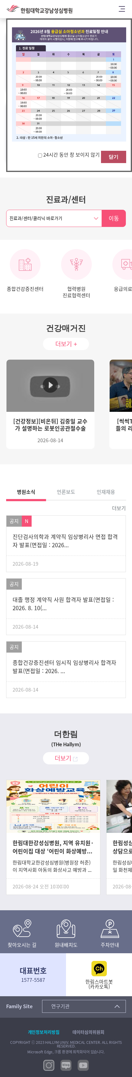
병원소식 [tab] (26, 492)
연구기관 (60, 1006)
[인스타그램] (48, 1064)
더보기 (119, 508)
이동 (114, 218)
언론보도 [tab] (66, 492)
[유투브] (83, 1064)
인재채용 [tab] (106, 492)
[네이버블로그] (66, 1064)
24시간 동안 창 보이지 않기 (72, 154)
